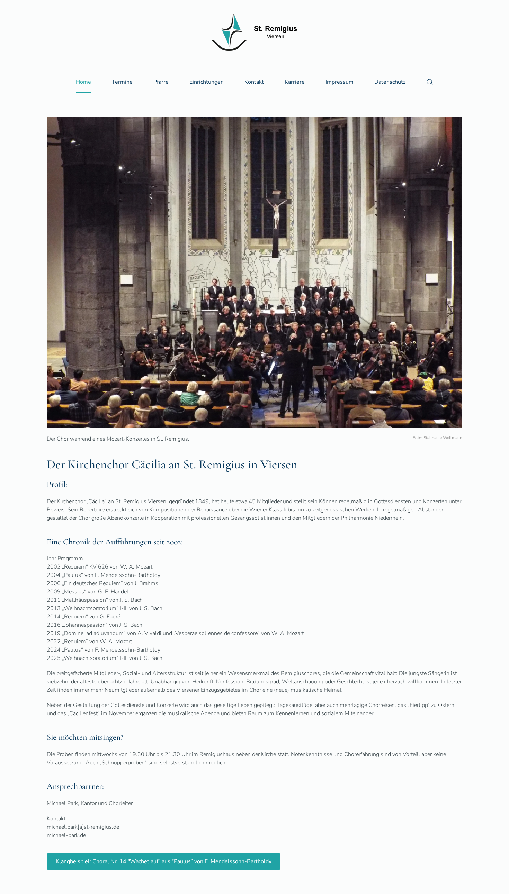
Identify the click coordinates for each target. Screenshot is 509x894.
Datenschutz (389, 82)
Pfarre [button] (161, 82)
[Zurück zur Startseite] (254, 32)
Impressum (339, 82)
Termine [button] (122, 82)
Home (83, 82)
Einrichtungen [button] (206, 82)
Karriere (295, 82)
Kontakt (254, 82)
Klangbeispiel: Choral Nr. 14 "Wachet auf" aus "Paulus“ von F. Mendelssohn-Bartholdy (163, 861)
